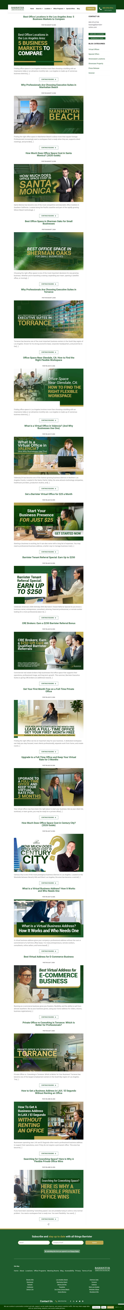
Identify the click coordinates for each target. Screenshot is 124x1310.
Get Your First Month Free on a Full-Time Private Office (48, 690)
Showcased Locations (97, 59)
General (91, 73)
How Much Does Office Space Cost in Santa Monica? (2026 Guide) (49, 154)
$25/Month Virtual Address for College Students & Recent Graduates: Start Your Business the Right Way (48, 1295)
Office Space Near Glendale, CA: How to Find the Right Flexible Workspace (48, 358)
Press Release (94, 68)
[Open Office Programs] (64, 9)
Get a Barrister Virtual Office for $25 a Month (48, 494)
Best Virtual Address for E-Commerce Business (49, 956)
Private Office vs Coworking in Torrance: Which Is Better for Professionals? (49, 1023)
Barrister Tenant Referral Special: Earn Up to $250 (48, 557)
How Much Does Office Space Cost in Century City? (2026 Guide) (49, 824)
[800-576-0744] (100, 8)
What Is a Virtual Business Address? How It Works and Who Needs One (48, 889)
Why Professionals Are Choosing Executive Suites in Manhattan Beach (48, 86)
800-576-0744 (108, 8)
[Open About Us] (42, 9)
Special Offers (94, 54)
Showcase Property (96, 64)
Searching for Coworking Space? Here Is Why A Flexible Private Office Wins (49, 1160)
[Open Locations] (51, 9)
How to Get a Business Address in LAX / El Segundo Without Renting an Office (48, 1091)
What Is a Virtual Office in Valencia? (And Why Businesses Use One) (48, 427)
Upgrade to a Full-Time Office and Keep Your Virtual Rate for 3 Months (48, 758)
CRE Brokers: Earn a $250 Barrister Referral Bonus (48, 623)
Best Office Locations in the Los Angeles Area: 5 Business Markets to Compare (48, 17)
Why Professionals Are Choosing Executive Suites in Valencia (48, 1225)
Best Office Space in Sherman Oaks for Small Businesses (48, 222)
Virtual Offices (94, 49)
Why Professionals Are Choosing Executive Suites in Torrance (48, 290)
